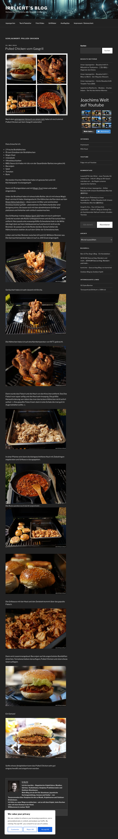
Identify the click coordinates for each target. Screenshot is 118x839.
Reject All (30, 829)
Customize (15, 829)
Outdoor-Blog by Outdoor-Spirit (91, 272)
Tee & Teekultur (25, 23)
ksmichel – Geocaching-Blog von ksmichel (96, 268)
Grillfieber (52, 23)
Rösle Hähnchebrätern (15, 202)
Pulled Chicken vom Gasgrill (24, 48)
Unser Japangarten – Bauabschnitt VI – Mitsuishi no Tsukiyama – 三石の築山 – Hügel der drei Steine (94, 67)
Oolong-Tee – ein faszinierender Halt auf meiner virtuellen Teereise (96, 212)
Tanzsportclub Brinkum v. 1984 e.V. (93, 290)
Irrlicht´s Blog (27, 8)
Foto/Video (40, 23)
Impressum (84, 145)
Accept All (45, 829)
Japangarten (10, 23)
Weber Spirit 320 (32, 216)
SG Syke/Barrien (86, 285)
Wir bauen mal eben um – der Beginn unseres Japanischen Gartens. (95, 181)
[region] (30, 822)
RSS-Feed (84, 149)
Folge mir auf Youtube (88, 162)
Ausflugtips (65, 23)
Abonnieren (105, 225)
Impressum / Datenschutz (83, 23)
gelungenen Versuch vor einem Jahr (30, 119)
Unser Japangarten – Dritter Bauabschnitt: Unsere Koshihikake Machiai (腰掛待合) (96, 190)
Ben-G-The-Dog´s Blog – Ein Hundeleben (95, 254)
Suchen (83, 46)
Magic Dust (38, 188)
